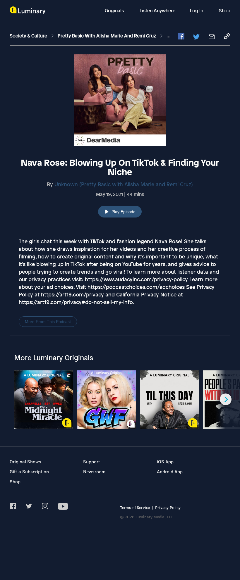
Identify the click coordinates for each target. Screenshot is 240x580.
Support (91, 461)
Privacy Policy (168, 507)
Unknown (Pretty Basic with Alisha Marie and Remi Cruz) (123, 184)
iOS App (165, 461)
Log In (197, 10)
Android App (170, 471)
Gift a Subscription (29, 471)
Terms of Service (135, 507)
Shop (224, 10)
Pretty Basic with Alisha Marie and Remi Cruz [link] (107, 35)
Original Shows (25, 461)
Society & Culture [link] (29, 35)
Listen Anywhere (157, 10)
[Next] (226, 399)
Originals (115, 10)
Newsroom (94, 471)
